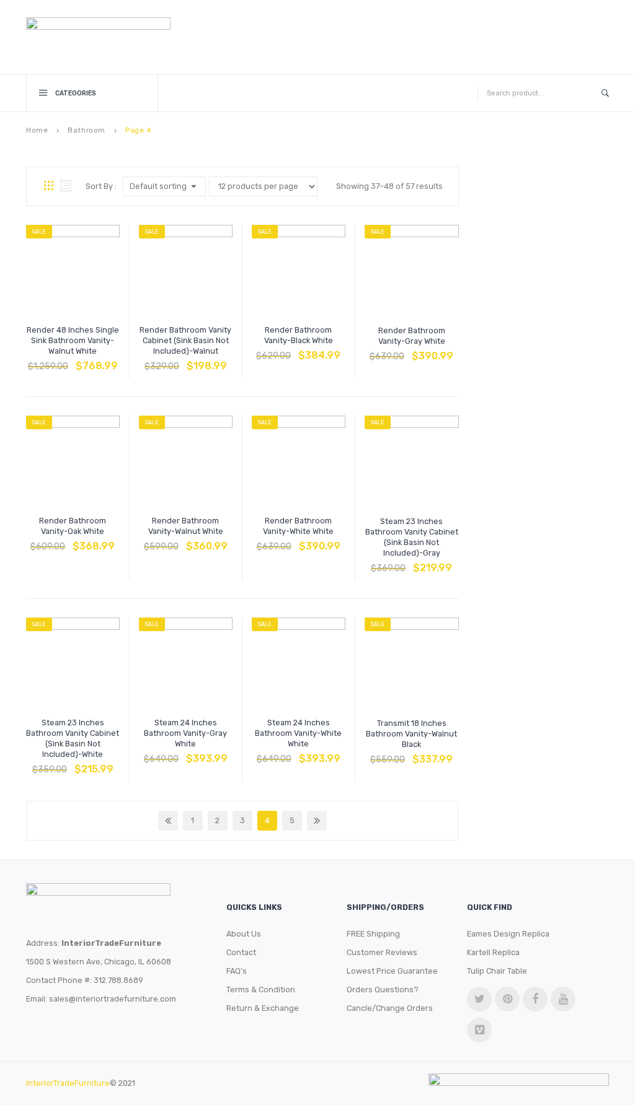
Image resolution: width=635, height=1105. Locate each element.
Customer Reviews (382, 952)
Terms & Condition (260, 989)
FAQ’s (236, 971)
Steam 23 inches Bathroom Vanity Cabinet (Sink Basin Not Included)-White (72, 738)
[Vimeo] (479, 1030)
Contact (241, 952)
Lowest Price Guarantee (392, 971)
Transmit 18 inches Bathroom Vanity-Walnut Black (411, 733)
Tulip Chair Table (497, 971)
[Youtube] (563, 999)
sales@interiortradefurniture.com (112, 998)
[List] (66, 186)
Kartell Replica (493, 952)
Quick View (102, 359)
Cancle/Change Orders (390, 1008)
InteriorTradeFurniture (68, 1083)
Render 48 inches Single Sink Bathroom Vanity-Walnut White (73, 340)
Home (37, 130)
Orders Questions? (383, 989)
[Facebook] (535, 999)
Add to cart (42, 359)
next (317, 821)
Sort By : (101, 186)
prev (168, 821)
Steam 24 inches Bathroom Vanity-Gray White (185, 733)
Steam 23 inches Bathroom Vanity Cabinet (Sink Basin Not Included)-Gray (411, 537)
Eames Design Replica (508, 933)
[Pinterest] (507, 999)
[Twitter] (479, 999)
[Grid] (48, 186)
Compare (72, 359)
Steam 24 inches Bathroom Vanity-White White (298, 733)
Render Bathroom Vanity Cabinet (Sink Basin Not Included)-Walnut (185, 340)
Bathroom (86, 130)
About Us (243, 933)
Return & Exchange (262, 1008)
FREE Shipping (373, 933)
